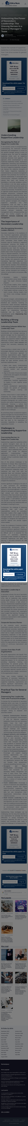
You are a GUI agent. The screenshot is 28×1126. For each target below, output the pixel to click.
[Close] (24, 546)
